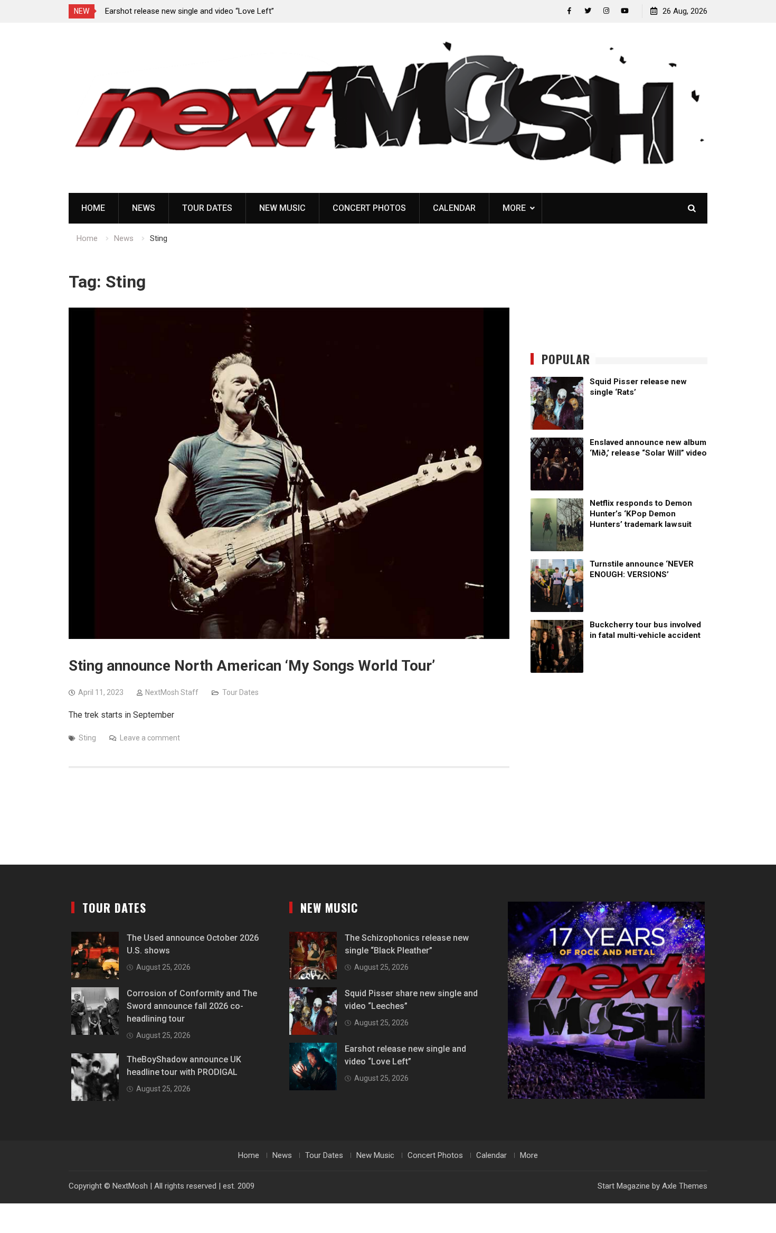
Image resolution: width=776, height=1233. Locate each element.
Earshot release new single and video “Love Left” (189, 11)
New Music (282, 208)
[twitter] (588, 11)
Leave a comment (150, 738)
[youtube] (625, 11)
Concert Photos (369, 208)
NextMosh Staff (171, 692)
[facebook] (569, 11)
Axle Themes (684, 1186)
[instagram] (606, 11)
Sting (87, 738)
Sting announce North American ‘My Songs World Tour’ (252, 665)
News (143, 208)
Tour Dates (207, 208)
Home (93, 208)
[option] (200, 11)
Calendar (454, 208)
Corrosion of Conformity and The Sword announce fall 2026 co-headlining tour (192, 1006)
